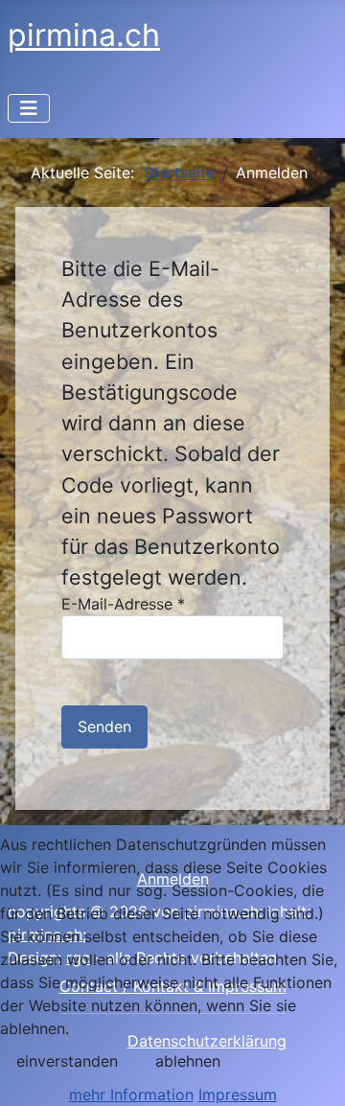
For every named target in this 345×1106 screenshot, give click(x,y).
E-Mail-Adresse (123, 603)
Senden (104, 726)
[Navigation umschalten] (29, 108)
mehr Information (131, 1094)
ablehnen (187, 1061)
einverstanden (67, 1061)
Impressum (237, 1094)
